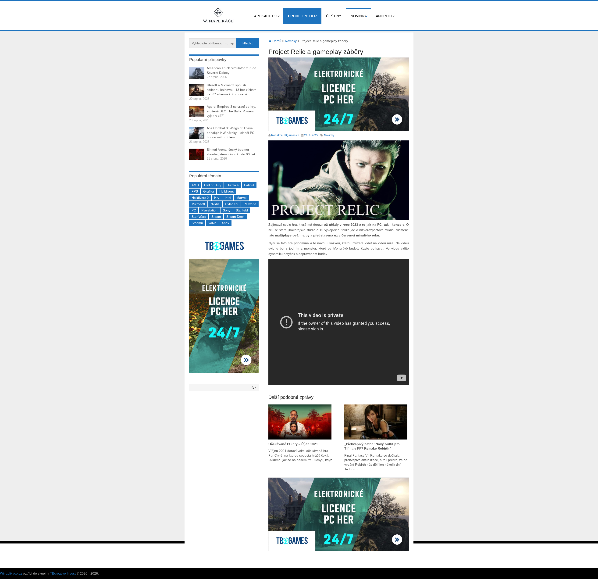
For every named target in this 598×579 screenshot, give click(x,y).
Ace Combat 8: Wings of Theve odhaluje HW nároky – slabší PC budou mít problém (230, 132)
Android (384, 16)
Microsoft (198, 204)
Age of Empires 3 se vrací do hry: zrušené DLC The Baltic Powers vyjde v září (231, 111)
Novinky (359, 16)
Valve (212, 223)
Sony (226, 210)
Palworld (250, 204)
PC (194, 210)
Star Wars (199, 216)
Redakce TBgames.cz (285, 135)
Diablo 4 (233, 185)
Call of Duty (212, 185)
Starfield (242, 210)
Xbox (225, 223)
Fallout (249, 185)
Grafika (208, 191)
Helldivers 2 (200, 198)
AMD (195, 185)
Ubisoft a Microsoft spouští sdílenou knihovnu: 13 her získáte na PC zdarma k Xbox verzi (231, 89)
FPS (195, 191)
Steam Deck (235, 216)
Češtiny (333, 16)
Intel (228, 198)
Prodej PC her (302, 16)
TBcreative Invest (63, 573)
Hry (216, 198)
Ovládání (231, 204)
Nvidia (215, 204)
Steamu (197, 223)
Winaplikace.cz (11, 573)
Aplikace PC (265, 16)
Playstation (209, 210)
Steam (216, 216)
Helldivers (226, 191)
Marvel (241, 198)
